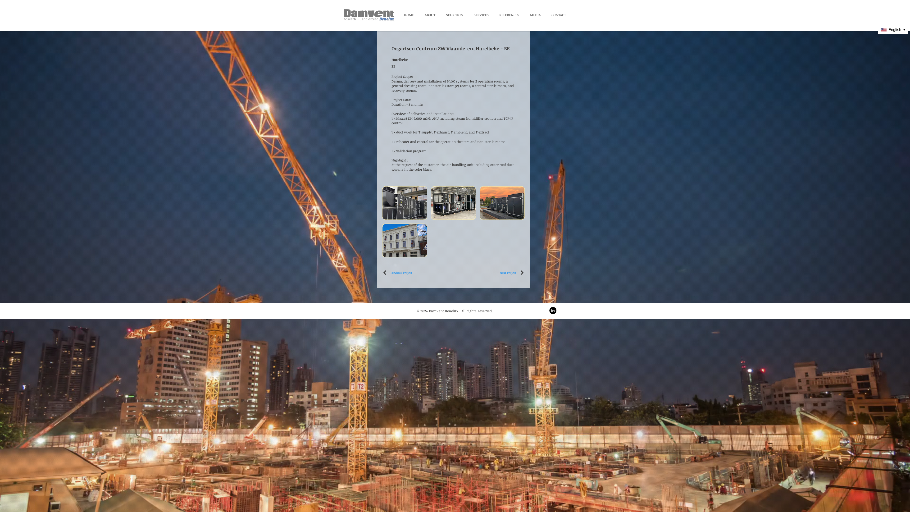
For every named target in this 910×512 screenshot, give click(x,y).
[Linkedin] (552, 310)
